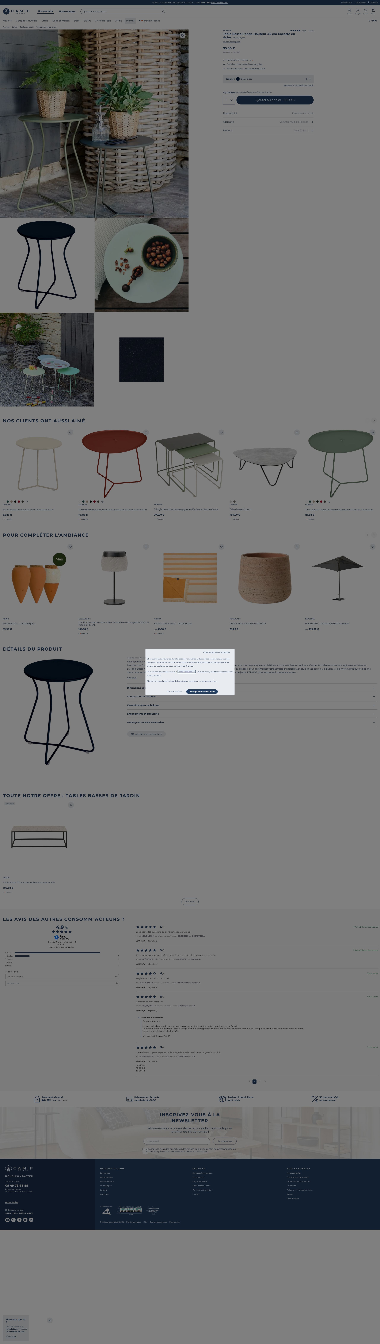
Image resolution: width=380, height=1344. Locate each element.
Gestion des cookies (186, 672)
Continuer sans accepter (216, 652)
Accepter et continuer (202, 691)
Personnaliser (174, 691)
